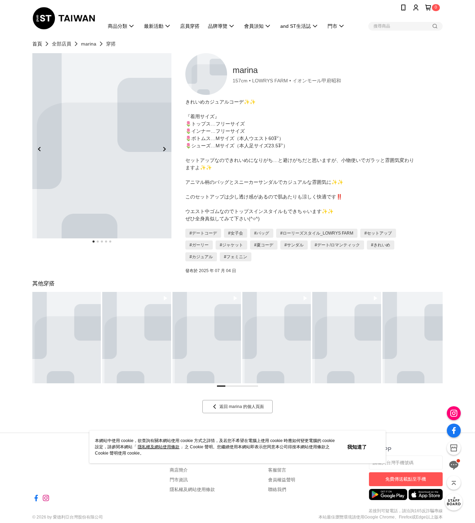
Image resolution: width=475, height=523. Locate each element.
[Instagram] (454, 413)
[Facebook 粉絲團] (454, 431)
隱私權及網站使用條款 (158, 446)
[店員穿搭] (453, 501)
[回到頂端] (454, 483)
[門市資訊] (454, 448)
